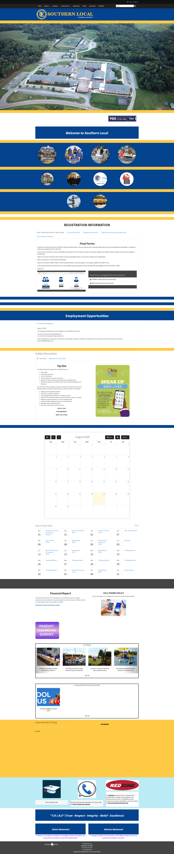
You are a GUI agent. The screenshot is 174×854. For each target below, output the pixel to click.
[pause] (87, 109)
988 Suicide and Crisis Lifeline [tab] (57, 358)
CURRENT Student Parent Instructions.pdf (103, 279)
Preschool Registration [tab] (73, 232)
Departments (65, 6)
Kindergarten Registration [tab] (90, 232)
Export (110, 437)
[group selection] (47, 437)
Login (130, 2)
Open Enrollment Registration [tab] (45, 236)
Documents (92, 6)
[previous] (53, 437)
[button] (13, 66)
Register (135, 2)
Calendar (55, 6)
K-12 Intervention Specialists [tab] (45, 323)
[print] (117, 437)
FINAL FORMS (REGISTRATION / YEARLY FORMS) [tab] (50, 232)
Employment (76, 6)
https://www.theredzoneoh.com (118, 803)
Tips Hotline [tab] (42, 358)
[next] (59, 437)
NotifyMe (101, 6)
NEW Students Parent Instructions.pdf (102, 283)
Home (39, 6)
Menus (84, 6)
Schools (46, 6)
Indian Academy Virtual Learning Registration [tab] (114, 232)
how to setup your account (81, 804)
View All (136, 525)
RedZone (111, 795)
